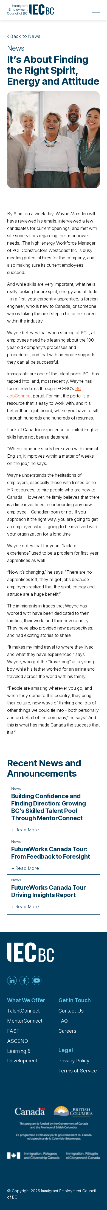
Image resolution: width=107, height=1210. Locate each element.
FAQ (63, 1021)
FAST (13, 1031)
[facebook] (24, 981)
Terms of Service (77, 1071)
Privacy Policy (73, 1060)
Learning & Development (22, 1055)
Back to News (24, 36)
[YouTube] (36, 981)
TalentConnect (23, 1011)
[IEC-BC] (30, 10)
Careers (67, 1031)
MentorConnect (25, 1021)
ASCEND (17, 1041)
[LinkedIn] (12, 981)
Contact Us (71, 1011)
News (15, 48)
